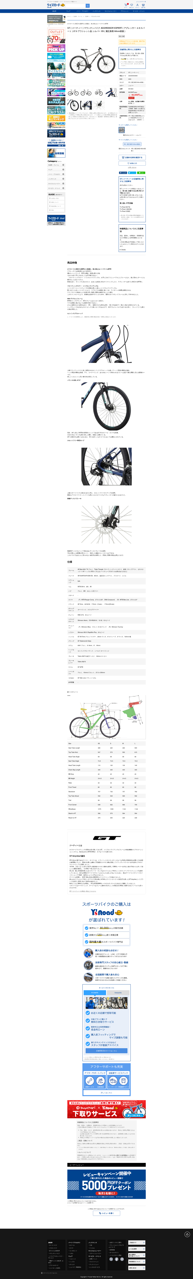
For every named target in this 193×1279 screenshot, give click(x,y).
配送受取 (119, 993)
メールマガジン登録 (115, 1255)
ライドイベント (94, 1262)
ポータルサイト (114, 1252)
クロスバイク (53, 1248)
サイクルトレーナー (111, 11)
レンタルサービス (94, 1267)
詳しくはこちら (106, 1092)
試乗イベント (93, 1259)
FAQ (52, 210)
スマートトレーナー (95, 1253)
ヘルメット (72, 1259)
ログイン (84, 1203)
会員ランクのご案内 (115, 1242)
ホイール (72, 1245)
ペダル (71, 1253)
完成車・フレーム (53, 165)
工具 (90, 1245)
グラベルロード (53, 1265)
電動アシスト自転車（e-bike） (55, 1261)
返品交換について (56, 206)
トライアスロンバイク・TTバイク (56, 1257)
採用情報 (112, 1250)
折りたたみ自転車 (54, 1251)
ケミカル (92, 1248)
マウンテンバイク (54, 1253)
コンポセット (73, 1251)
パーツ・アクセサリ (82, 11)
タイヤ (71, 1248)
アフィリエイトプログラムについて (116, 1246)
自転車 (54, 11)
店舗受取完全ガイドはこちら (106, 1051)
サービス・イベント (139, 11)
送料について (55, 202)
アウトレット (125, 11)
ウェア (68, 11)
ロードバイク (53, 1245)
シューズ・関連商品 (75, 1267)
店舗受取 (95, 993)
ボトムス (72, 1264)
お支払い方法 (55, 198)
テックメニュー (94, 1264)
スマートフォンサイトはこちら (50, 1273)
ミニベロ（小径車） (55, 1268)
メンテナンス (96, 11)
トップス (72, 1262)
